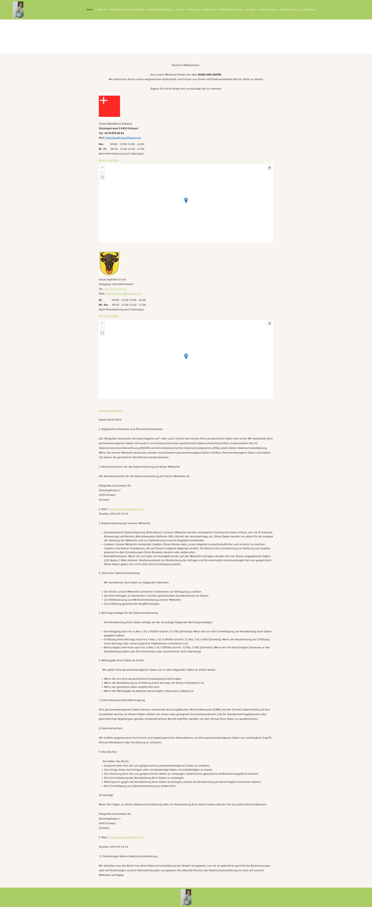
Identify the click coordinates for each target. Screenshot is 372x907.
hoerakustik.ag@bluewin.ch (123, 137)
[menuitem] (90, 9)
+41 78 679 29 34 (114, 133)
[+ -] (186, 203)
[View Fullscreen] (102, 177)
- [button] (102, 171)
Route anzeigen (109, 160)
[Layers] (269, 167)
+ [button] (102, 167)
